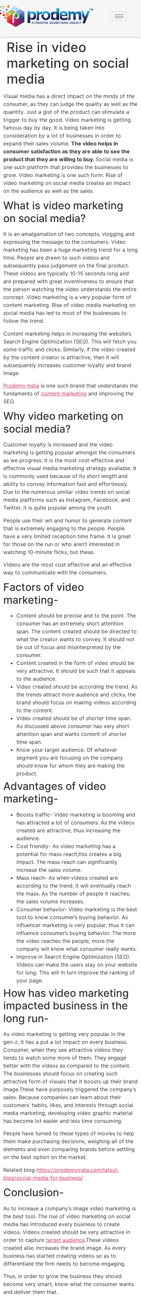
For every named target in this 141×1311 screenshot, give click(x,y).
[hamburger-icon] (119, 16)
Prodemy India (21, 385)
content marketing (64, 393)
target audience (65, 1240)
